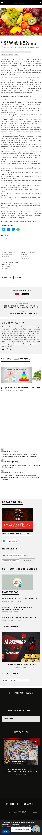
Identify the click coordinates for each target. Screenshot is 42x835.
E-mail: (4, 556)
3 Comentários (26, 51)
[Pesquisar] (40, 2)
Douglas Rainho (9, 47)
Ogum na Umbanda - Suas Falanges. (20, 618)
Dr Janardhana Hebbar (15, 211)
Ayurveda (4, 51)
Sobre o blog (20, 813)
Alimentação (6, 277)
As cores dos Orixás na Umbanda (20, 599)
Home (8, 813)
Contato (34, 813)
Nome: (26, 556)
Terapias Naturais (14, 51)
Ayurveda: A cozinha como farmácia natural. (10, 263)
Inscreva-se (27, 561)
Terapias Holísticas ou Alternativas (15, 281)
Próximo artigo (21, 311)
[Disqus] (21, 420)
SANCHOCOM (26, 816)
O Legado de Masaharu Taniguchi (21, 314)
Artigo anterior (21, 303)
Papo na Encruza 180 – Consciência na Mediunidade (21, 771)
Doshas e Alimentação (8, 253)
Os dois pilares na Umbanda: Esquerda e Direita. (17, 608)
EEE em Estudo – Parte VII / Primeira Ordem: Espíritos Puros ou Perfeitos (21, 307)
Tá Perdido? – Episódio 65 (21, 664)
